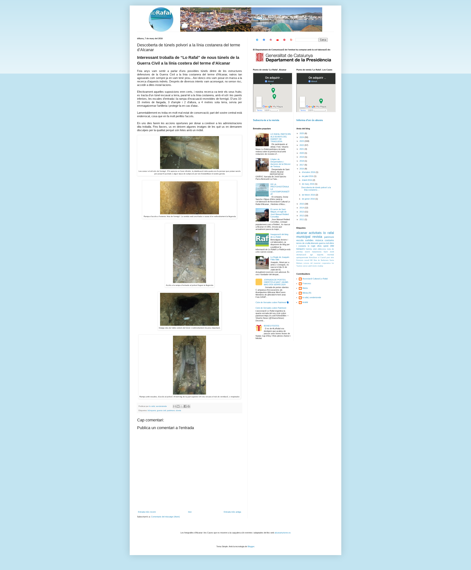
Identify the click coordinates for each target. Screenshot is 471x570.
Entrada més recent (147, 512)
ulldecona (322, 249)
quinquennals (302, 257)
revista (317, 237)
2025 (302, 133)
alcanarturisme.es (283, 533)
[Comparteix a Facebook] (185, 406)
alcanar (301, 233)
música (319, 240)
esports (320, 255)
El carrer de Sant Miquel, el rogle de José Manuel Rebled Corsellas (279, 213)
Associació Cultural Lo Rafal (314, 279)
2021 (302, 149)
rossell (306, 260)
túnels (178, 410)
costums (329, 240)
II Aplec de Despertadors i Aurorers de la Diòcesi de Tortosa (280, 163)
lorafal (305, 302)
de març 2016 (308, 184)
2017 (302, 165)
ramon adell (307, 266)
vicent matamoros (313, 252)
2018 (302, 161)
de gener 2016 (308, 199)
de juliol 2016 (308, 176)
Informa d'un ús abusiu (309, 120)
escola (299, 240)
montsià (330, 255)
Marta (305, 288)
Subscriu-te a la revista (266, 120)
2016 (302, 169)
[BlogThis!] (178, 406)
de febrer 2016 (309, 195)
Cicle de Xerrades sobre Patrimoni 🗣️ (272, 302)
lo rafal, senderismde (311, 297)
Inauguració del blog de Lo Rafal (279, 235)
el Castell (322, 257)
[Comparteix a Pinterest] (188, 406)
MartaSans (313, 257)
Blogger (251, 546)
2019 (302, 157)
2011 (302, 219)
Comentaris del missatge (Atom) (165, 517)
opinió (325, 246)
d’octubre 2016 (309, 172)
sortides (309, 240)
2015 (302, 204)
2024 (302, 137)
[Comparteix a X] (181, 406)
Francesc (306, 283)
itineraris (314, 243)
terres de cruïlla (303, 243)
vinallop (320, 266)
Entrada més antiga (232, 512)
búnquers (152, 410)
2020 (302, 153)
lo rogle (311, 246)
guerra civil (161, 410)
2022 (302, 145)
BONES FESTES (271, 326)
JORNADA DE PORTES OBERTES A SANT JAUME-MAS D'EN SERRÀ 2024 (276, 282)
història (309, 249)
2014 (302, 208)
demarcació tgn (304, 255)
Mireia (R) (306, 293)
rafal (315, 249)
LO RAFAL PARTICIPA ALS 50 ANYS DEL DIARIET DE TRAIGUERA (280, 138)
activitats (315, 233)
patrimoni (171, 410)
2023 (302, 141)
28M (332, 246)
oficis (319, 246)
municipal (303, 237)
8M (311, 260)
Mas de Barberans (321, 260)
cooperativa (326, 263)
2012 (302, 215)
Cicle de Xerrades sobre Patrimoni (271, 308)
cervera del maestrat (312, 263)
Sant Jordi (329, 252)
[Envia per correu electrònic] (174, 406)
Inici (190, 512)
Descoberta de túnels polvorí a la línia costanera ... (316, 188)
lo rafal (328, 233)
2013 (302, 212)
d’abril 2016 (307, 180)
